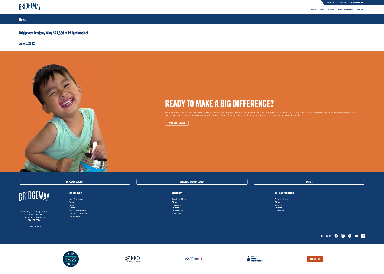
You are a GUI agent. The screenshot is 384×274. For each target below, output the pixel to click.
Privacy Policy (34, 226)
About (72, 202)
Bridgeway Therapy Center (192, 181)
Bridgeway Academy (75, 181)
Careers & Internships (79, 213)
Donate (309, 181)
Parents (175, 207)
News (71, 205)
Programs (176, 205)
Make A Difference (77, 210)
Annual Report (75, 216)
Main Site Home (76, 199)
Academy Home (179, 199)
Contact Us (315, 258)
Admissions (177, 210)
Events (72, 207)
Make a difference (176, 122)
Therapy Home (282, 199)
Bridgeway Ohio (29, 7)
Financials (176, 213)
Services (279, 205)
